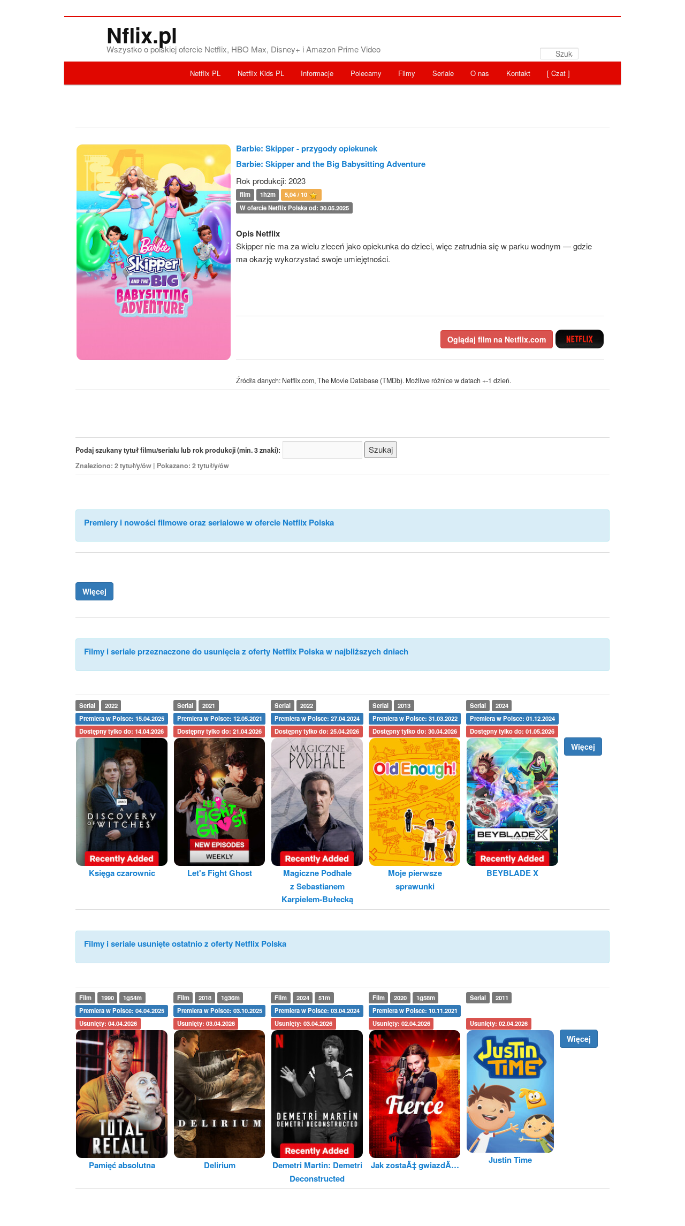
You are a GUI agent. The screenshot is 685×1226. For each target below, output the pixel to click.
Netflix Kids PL (261, 73)
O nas (479, 73)
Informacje (317, 73)
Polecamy (366, 73)
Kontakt (518, 73)
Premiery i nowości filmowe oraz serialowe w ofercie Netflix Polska (209, 522)
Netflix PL (205, 73)
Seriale (443, 73)
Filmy (406, 73)
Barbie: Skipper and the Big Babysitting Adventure (330, 164)
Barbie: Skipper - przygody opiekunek (306, 148)
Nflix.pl (141, 34)
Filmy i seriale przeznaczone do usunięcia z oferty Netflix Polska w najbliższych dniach (246, 651)
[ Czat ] (558, 73)
